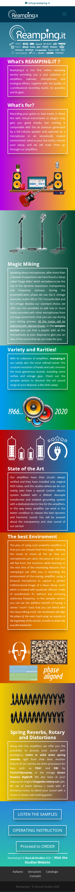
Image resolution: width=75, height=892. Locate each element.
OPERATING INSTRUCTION (37, 830)
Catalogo (52, 872)
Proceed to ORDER (37, 846)
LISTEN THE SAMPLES (37, 814)
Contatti (35, 876)
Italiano (18, 872)
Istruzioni (34, 872)
